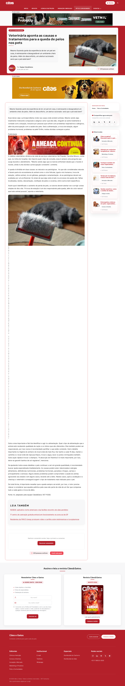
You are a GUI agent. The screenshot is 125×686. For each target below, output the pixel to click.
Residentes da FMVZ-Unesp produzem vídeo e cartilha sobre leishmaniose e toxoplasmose (44, 519)
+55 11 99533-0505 (97, 660)
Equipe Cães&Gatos (26, 67)
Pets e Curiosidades (83, 8)
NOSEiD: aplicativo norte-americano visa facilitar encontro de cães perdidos (39, 510)
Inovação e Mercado (65, 8)
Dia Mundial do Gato (70, 659)
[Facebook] (101, 656)
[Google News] (109, 656)
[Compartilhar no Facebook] (115, 122)
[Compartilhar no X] (104, 122)
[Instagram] (92, 656)
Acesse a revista (92, 621)
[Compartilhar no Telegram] (109, 122)
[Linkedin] (97, 656)
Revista (34, 8)
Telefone (39, 659)
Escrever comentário (46, 543)
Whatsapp (40, 662)
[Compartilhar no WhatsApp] (94, 122)
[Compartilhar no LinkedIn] (99, 122)
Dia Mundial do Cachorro (72, 655)
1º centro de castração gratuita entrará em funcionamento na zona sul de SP (39, 515)
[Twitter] (105, 656)
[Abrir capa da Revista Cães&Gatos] (92, 599)
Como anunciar (93, 636)
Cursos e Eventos (15, 659)
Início (26, 8)
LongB (28, 681)
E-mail (39, 655)
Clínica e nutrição (47, 8)
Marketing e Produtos (16, 666)
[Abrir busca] (117, 3)
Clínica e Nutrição (15, 655)
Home (94, 108)
